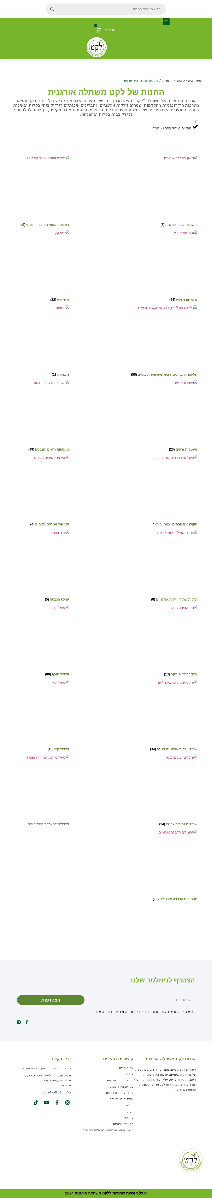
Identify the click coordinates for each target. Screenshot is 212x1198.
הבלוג (129, 1105)
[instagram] (67, 1102)
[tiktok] (35, 1102)
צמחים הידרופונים (121, 1087)
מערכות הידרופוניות (120, 1080)
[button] (166, 21)
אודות (129, 1074)
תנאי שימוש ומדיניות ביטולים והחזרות (107, 1130)
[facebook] (56, 1102)
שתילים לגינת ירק (121, 1099)
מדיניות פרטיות (123, 1124)
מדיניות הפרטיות (129, 1011)
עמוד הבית (194, 80)
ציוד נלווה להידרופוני (119, 1093)
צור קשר (127, 1118)
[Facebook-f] (27, 1022)
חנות (130, 1111)
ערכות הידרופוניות (173, 80)
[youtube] (46, 1102)
